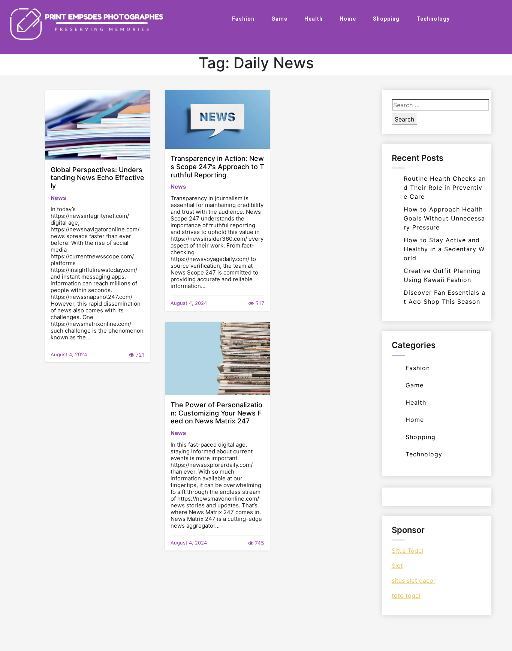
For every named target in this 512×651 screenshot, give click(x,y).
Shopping (386, 19)
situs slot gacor (414, 580)
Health (313, 19)
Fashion (243, 19)
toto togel (406, 595)
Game (279, 19)
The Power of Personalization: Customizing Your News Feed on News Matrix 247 (216, 413)
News (58, 197)
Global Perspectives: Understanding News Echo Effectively (97, 178)
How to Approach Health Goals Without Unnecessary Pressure (444, 218)
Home (348, 19)
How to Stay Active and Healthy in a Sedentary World (444, 249)
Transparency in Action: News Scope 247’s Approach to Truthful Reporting (217, 166)
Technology (433, 19)
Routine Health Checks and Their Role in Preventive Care (445, 187)
